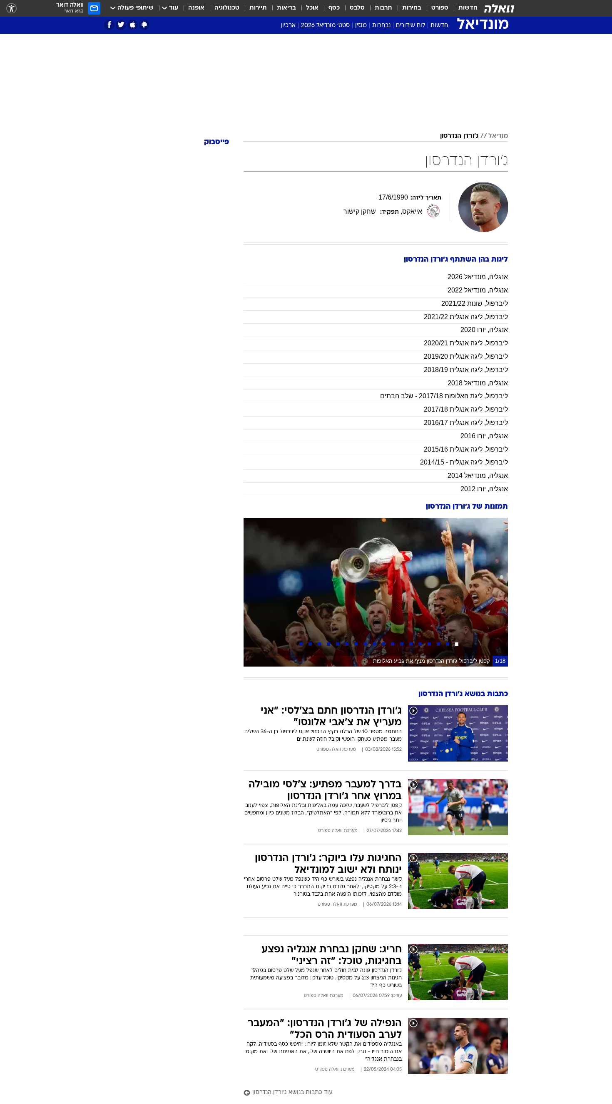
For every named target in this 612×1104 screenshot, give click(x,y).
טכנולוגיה (226, 8)
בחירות (411, 8)
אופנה (196, 8)
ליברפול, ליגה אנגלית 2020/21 (466, 343)
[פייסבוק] (109, 25)
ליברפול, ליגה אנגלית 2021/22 (466, 316)
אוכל (312, 8)
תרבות (383, 8)
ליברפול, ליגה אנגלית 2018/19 (466, 369)
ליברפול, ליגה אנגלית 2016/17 (466, 422)
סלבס (357, 8)
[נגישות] (11, 8)
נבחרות (381, 25)
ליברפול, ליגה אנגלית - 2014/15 (464, 462)
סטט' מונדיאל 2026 (325, 25)
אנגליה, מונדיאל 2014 (478, 475)
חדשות (468, 8)
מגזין (361, 25)
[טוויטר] (121, 25)
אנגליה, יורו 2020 (484, 329)
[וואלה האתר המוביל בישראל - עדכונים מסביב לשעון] (499, 8)
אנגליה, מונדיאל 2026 (478, 276)
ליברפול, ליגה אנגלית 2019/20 (466, 356)
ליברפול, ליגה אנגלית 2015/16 (466, 449)
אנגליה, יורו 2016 (484, 436)
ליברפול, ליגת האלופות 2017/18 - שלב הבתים (444, 396)
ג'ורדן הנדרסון (459, 136)
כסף (334, 8)
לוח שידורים (410, 25)
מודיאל (498, 136)
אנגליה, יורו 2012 (484, 488)
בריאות (286, 8)
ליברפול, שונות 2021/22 (474, 303)
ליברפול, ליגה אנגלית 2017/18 (466, 409)
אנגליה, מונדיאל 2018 (478, 383)
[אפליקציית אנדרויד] (144, 25)
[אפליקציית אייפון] (132, 25)
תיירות (258, 8)
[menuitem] (463, 8)
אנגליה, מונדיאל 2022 (478, 290)
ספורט (439, 8)
